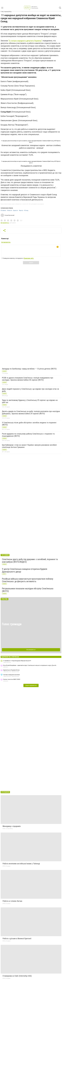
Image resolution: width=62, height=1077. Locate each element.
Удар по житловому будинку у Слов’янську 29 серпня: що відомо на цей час (30, 401)
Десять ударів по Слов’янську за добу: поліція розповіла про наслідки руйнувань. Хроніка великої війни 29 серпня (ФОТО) (31, 412)
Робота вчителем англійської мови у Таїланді (21, 863)
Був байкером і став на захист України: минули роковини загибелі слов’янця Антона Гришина (29, 446)
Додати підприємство (31, 685)
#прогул (21, 210)
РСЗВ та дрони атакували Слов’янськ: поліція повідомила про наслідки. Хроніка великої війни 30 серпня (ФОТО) (27, 379)
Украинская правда (7, 208)
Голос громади (11, 624)
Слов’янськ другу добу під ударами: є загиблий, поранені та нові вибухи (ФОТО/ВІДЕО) (30, 560)
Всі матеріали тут (31, 649)
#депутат (15, 210)
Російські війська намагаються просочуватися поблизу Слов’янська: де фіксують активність (27, 580)
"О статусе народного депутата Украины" (25, 41)
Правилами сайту (29, 258)
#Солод (26, 210)
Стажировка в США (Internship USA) (17, 976)
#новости (9, 210)
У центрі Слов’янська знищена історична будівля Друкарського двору (24, 570)
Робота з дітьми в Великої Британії (17, 938)
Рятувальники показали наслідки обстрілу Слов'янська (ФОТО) (27, 589)
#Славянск (3, 210)
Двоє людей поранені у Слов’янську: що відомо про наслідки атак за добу (30, 390)
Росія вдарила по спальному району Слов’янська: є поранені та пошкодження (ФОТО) (28, 435)
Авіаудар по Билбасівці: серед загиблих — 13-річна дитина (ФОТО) (29, 369)
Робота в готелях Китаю (12, 901)
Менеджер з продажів (12, 826)
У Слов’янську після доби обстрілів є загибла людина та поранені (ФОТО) (29, 423)
